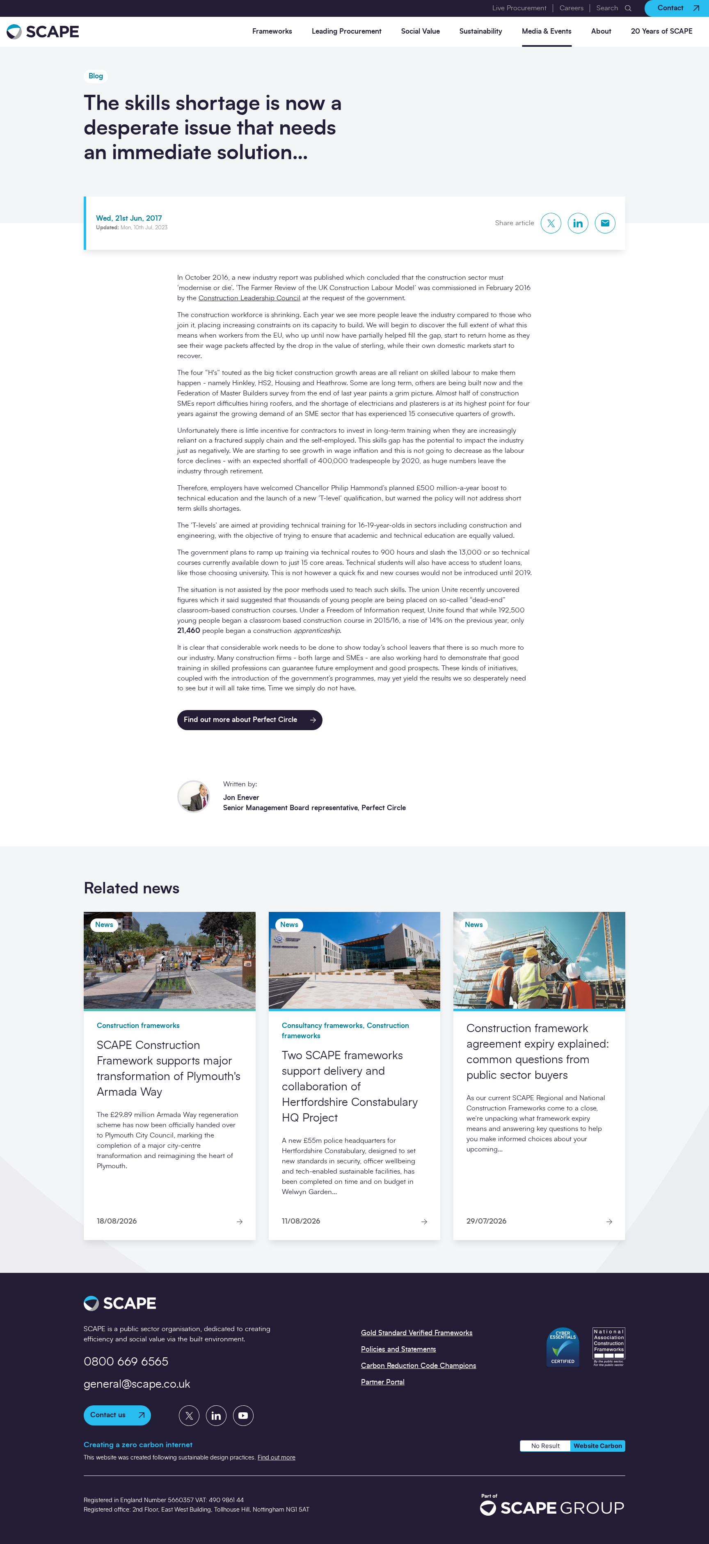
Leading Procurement (347, 31)
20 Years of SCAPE (662, 31)
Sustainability (481, 31)
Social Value (420, 31)
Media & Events (547, 31)
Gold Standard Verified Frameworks (417, 1332)
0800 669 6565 (126, 1362)
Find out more (276, 1458)
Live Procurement (519, 8)
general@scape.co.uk (137, 1384)
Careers (571, 8)
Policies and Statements (398, 1349)
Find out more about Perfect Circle (240, 719)
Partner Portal (383, 1382)
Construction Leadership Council (249, 298)
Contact (671, 8)
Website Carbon (598, 1446)
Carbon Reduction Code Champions (418, 1365)
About (601, 31)
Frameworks (272, 31)
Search (607, 8)
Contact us (108, 1415)
